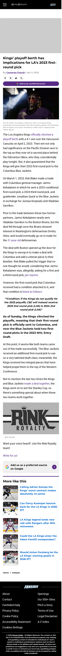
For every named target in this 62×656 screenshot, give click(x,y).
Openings (43, 593)
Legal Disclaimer (47, 616)
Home (6, 573)
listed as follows (32, 291)
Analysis (16, 573)
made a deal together (37, 383)
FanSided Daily (11, 605)
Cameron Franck (15, 72)
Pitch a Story (45, 605)
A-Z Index (43, 621)
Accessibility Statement (16, 621)
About (6, 593)
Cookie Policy (10, 616)
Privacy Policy (10, 610)
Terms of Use (46, 610)
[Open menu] (5, 4)
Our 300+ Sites (46, 599)
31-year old (14, 240)
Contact (7, 599)
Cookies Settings (12, 627)
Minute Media (17, 635)
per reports (31, 275)
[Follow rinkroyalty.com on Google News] (54, 467)
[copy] (21, 78)
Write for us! (10, 455)
